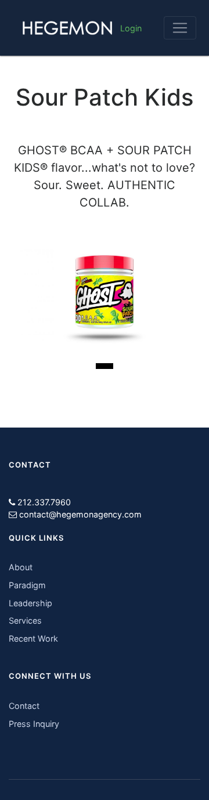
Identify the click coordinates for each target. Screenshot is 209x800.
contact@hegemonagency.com (80, 514)
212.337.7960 (44, 502)
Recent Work (33, 638)
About (21, 567)
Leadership (30, 603)
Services (25, 620)
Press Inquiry (34, 724)
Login (131, 28)
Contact (24, 706)
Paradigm (27, 585)
